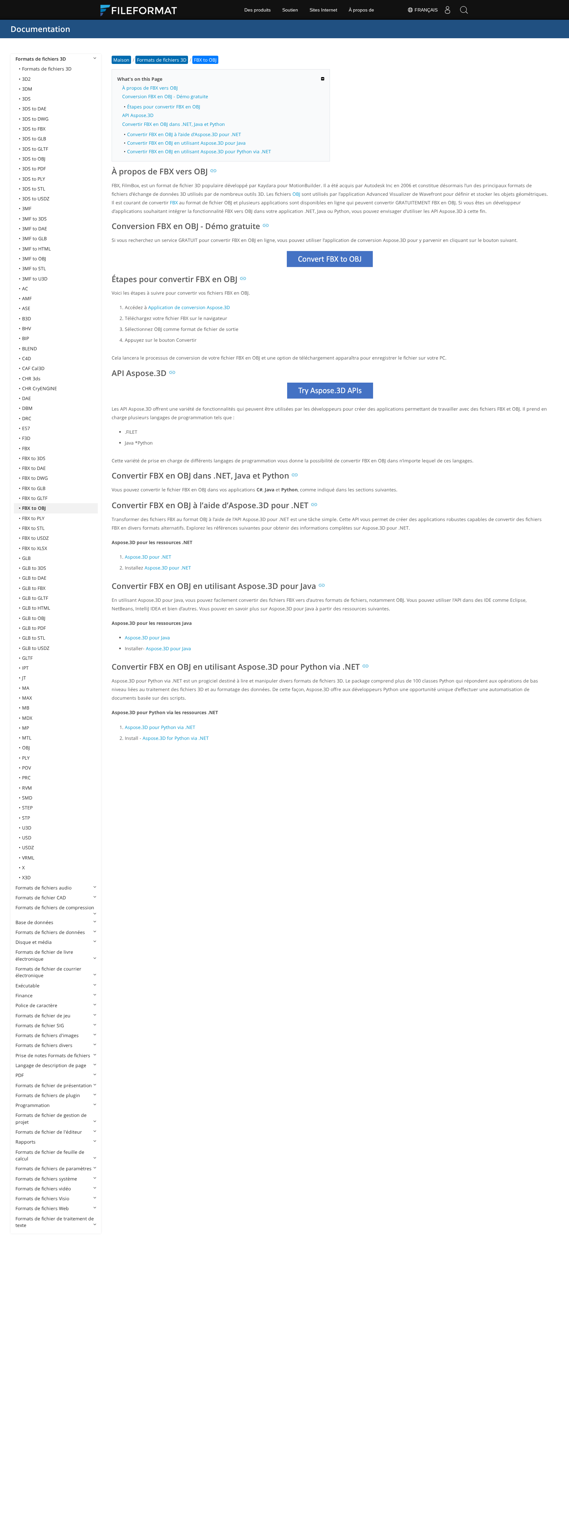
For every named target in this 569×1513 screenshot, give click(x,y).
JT (24, 678)
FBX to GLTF (34, 498)
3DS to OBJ (33, 159)
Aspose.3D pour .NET (148, 557)
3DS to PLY (33, 179)
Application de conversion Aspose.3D (189, 307)
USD (26, 837)
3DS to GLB (34, 138)
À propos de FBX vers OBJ (150, 88)
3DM (27, 89)
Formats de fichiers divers (43, 1045)
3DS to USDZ (35, 198)
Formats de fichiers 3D (40, 59)
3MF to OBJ (34, 258)
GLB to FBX (33, 588)
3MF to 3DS (34, 219)
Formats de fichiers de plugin (47, 1095)
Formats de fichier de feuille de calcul (49, 1155)
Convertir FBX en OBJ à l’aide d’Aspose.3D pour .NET (184, 134)
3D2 (26, 79)
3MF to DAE (34, 228)
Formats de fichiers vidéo (43, 1188)
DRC (26, 418)
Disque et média (33, 942)
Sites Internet (323, 10)
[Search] (464, 10)
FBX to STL (33, 528)
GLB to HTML (36, 608)
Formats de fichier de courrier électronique (48, 972)
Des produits (257, 10)
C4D (26, 358)
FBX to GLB (33, 488)
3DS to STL (33, 189)
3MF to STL (34, 268)
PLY (26, 758)
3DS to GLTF (35, 149)
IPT (25, 668)
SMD (27, 798)
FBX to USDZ (35, 538)
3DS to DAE (34, 108)
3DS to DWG (35, 119)
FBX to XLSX (34, 548)
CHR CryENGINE (39, 388)
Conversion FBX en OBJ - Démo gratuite (165, 96)
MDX (27, 718)
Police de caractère (36, 1005)
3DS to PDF (34, 168)
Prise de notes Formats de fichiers (52, 1055)
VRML (28, 858)
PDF (19, 1075)
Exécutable (27, 985)
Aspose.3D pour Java (147, 637)
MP (25, 728)
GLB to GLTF (35, 598)
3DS (26, 99)
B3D (26, 318)
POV (26, 768)
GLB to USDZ (35, 648)
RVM (27, 788)
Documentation (40, 28)
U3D (26, 828)
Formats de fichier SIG (39, 1025)
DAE (26, 398)
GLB (26, 558)
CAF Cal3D (33, 368)
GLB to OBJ (33, 618)
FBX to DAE (34, 468)
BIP (25, 338)
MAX (27, 698)
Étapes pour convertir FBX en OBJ (163, 106)
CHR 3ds (31, 378)
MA (25, 688)
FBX (26, 448)
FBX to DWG (35, 478)
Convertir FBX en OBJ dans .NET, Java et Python (173, 124)
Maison (121, 60)
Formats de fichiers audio (43, 888)
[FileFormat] (141, 10)
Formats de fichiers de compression (54, 907)
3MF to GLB (34, 238)
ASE (26, 308)
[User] (447, 10)
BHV (26, 328)
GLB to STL (33, 638)
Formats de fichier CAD (40, 897)
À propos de (361, 10)
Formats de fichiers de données (50, 932)
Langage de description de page (50, 1065)
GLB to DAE (34, 578)
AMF (27, 298)
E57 (26, 428)
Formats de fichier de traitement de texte (54, 1221)
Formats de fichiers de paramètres (53, 1168)
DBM (27, 408)
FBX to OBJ (34, 508)
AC (25, 288)
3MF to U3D (34, 279)
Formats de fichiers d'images (47, 1035)
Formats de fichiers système (46, 1179)
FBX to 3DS (33, 458)
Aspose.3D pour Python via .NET (160, 727)
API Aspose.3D (137, 115)
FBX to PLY (33, 518)
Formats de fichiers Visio (42, 1198)
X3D (26, 877)
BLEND (29, 348)
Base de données (34, 922)
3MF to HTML (36, 249)
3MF (26, 208)
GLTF (27, 658)
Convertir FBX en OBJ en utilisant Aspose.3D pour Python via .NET (199, 151)
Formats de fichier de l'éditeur (48, 1132)
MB (25, 708)
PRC (26, 777)
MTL (26, 738)
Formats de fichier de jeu (42, 1015)
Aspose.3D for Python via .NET (176, 738)
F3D (26, 438)
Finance (24, 995)
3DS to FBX (33, 129)
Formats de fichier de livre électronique (44, 955)
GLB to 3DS (34, 568)
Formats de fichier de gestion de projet (51, 1118)
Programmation (32, 1105)
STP (26, 818)
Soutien (290, 10)
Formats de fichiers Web (42, 1208)
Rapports (25, 1142)
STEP (27, 807)
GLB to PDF (34, 628)
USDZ (28, 847)
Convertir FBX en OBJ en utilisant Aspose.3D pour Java (186, 143)
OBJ (26, 747)
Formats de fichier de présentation (53, 1085)
